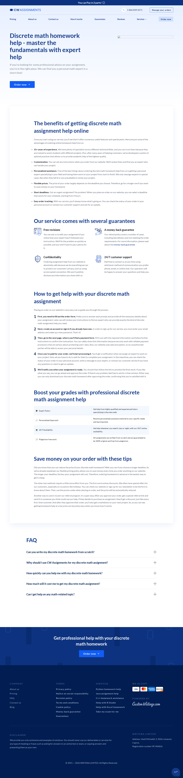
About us (32, 19)
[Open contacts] (176, 772)
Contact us (53, 19)
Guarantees (100, 19)
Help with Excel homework (110, 707)
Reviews (121, 19)
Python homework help (108, 689)
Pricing (13, 19)
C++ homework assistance (110, 698)
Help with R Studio (106, 702)
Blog (12, 707)
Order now (166, 19)
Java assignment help (107, 693)
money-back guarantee (124, 244)
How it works (76, 19)
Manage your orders (161, 10)
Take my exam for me (107, 711)
